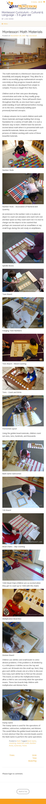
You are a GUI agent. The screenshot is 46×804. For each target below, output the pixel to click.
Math (19, 741)
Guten (23, 801)
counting (12, 743)
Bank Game (31, 741)
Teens (24, 746)
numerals (17, 746)
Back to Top (23, 791)
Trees (11, 755)
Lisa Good (33, 36)
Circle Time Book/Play (32, 758)
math (27, 743)
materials (20, 743)
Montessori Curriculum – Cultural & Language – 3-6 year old (22, 13)
